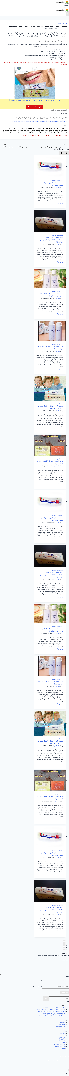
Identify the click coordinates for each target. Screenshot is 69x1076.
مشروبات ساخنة (62, 1040)
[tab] (64, 940)
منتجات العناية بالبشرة (60, 1046)
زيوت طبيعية (63, 1031)
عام (65, 1035)
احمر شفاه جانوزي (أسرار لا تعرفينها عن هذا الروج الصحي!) (53, 144)
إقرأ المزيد (60, 203)
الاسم (40, 981)
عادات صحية (63, 1033)
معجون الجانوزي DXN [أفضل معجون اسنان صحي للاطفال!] (15, 144)
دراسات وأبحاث (62, 1029)
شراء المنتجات (64, 7)
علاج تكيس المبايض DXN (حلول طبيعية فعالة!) (54, 1013)
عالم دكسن (60, 29)
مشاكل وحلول (62, 1039)
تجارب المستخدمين (61, 1026)
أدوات (64, 1020)
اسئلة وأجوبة (62, 1024)
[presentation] (50, 166)
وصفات (64, 1048)
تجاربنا (64, 1028)
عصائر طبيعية (62, 1037)
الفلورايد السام (34, 130)
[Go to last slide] (66, 153)
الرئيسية (66, 5)
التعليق (67, 976)
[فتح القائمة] (67, 14)
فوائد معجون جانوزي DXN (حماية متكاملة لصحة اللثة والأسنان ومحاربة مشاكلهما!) (51, 239)
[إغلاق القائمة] (68, 1070)
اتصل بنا (57, 1060)
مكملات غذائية (62, 1042)
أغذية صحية (63, 1022)
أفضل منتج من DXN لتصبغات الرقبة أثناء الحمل (54, 1007)
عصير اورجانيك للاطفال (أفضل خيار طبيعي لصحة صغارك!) (52, 1015)
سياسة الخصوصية (65, 1060)
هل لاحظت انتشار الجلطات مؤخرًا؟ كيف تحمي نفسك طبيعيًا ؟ (51, 1011)
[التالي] (61, 153)
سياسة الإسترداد (51, 1060)
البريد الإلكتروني (37, 986)
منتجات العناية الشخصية (61, 23)
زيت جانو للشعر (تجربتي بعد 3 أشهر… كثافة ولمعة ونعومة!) (51, 1009)
